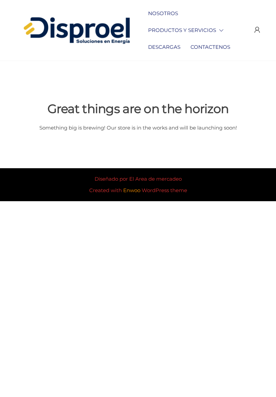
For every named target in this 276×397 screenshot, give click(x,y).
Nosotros (163, 13)
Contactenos (210, 47)
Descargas (164, 47)
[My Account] (257, 30)
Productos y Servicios (182, 30)
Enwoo (131, 190)
